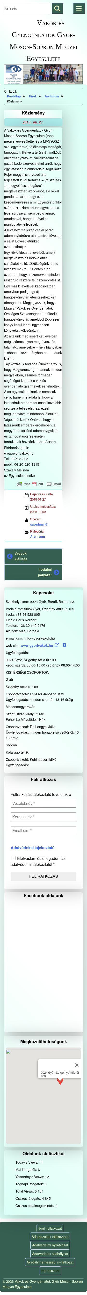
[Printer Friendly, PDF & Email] (38, 484)
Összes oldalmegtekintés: (35, 1205)
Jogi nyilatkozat (50, 1228)
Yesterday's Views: (30, 1176)
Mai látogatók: (26, 1169)
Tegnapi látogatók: (30, 1183)
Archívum (37, 536)
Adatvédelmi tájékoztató (33, 847)
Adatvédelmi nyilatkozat (50, 1245)
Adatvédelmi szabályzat (50, 1253)
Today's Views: (27, 1162)
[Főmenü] (78, 8)
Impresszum (50, 1270)
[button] (60, 1085)
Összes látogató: (28, 1198)
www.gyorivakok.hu (37, 645)
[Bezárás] (77, 1065)
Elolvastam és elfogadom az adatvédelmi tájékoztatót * (38, 861)
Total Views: (25, 1191)
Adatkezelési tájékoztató (50, 1236)
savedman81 (39, 524)
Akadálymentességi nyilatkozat (50, 1262)
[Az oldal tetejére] (74, 1282)
